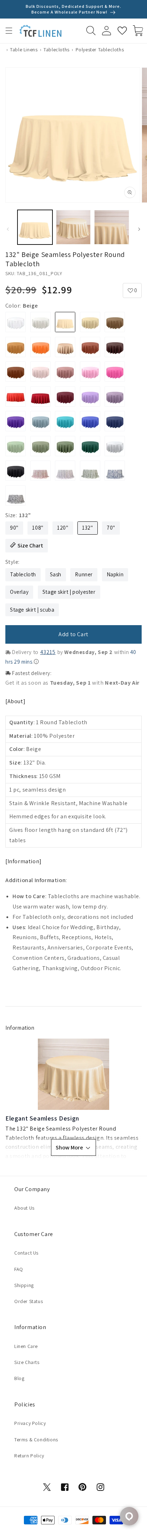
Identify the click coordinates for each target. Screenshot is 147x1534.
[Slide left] (8, 229)
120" (62, 527)
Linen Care (26, 1346)
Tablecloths (57, 49)
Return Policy (29, 1455)
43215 (48, 652)
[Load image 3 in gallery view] (111, 227)
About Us (24, 1208)
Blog (19, 1378)
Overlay (19, 591)
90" (14, 527)
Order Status (28, 1301)
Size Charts (27, 1362)
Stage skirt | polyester (69, 591)
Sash (55, 574)
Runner (84, 574)
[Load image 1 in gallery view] (34, 227)
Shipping (24, 1285)
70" (111, 527)
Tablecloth (23, 574)
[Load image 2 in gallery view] (73, 227)
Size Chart (30, 545)
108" (37, 527)
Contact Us (26, 1253)
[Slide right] (139, 229)
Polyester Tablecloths (100, 49)
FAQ (18, 1269)
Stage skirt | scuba (32, 609)
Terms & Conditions (36, 1439)
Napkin (115, 574)
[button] (9, 30)
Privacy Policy (30, 1423)
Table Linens (23, 49)
